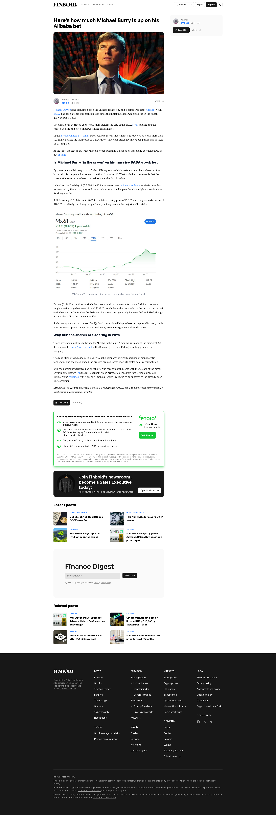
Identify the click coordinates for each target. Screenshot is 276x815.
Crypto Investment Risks (210, 706)
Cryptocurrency (78, 513)
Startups (98, 706)
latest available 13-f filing (75, 135)
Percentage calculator (105, 739)
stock (135, 124)
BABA (56, 113)
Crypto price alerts (142, 712)
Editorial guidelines (173, 750)
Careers (168, 739)
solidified (74, 376)
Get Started (147, 435)
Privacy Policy (106, 583)
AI (78, 372)
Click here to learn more (89, 790)
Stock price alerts (141, 706)
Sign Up (211, 4)
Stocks (65, 103)
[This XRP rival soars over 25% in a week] (117, 518)
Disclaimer (202, 700)
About (167, 727)
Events (167, 744)
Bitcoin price (170, 694)
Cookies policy (204, 694)
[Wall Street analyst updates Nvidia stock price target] (60, 535)
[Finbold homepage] (69, 671)
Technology (100, 700)
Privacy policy (204, 683)
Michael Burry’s (62, 109)
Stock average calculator (107, 733)
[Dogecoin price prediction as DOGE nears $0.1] (60, 518)
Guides (134, 733)
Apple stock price (173, 700)
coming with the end (81, 346)
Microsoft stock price (175, 706)
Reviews (135, 739)
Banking (98, 694)
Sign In (200, 4)
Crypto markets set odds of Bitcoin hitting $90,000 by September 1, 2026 (142, 621)
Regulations (100, 717)
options (62, 154)
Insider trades (139, 683)
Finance (74, 529)
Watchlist (135, 717)
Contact (168, 733)
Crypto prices (171, 683)
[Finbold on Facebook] (198, 721)
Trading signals (138, 677)
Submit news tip (172, 756)
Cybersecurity (101, 712)
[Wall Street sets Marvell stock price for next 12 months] (117, 637)
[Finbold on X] (204, 721)
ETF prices (169, 689)
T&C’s (96, 583)
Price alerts (136, 700)
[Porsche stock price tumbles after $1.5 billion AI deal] (60, 637)
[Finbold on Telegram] (211, 721)
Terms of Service (68, 688)
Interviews (136, 744)
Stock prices (170, 677)
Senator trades (140, 689)
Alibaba (150, 109)
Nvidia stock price (173, 712)
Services (136, 671)
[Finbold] (65, 5)
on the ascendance (130, 185)
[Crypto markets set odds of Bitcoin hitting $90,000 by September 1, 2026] (117, 619)
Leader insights (139, 750)
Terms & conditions (207, 677)
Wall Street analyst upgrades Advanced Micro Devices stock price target (144, 537)
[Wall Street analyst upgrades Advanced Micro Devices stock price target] (117, 535)
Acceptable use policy (208, 689)
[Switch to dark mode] (220, 4)
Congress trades (141, 694)
